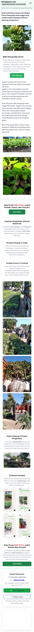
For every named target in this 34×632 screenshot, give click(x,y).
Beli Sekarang (17, 75)
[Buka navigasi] (30, 3)
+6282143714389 (18, 580)
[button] (17, 590)
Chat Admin (17, 212)
